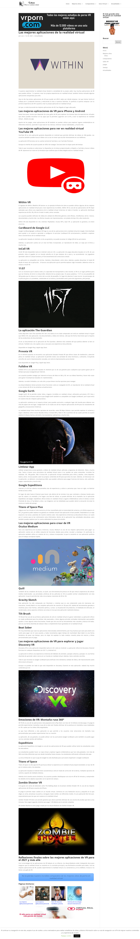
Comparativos (89, 4)
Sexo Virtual (103, 4)
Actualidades (115, 4)
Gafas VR (105, 61)
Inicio (67, 4)
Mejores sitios (76, 4)
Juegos (105, 64)
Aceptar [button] (77, 936)
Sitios (106, 56)
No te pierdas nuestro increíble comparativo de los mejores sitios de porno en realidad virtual (56, 877)
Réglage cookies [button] (66, 936)
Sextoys (105, 67)
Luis (22, 36)
